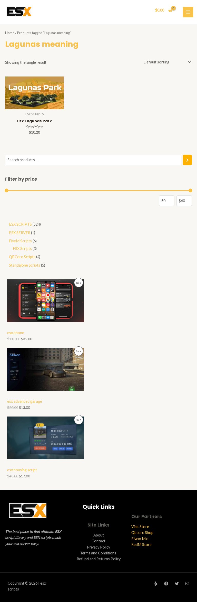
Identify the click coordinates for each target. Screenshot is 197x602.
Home (9, 33)
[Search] (187, 160)
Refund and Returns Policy (99, 559)
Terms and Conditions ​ (98, 553)
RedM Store (141, 544)
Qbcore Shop (142, 532)
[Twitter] (177, 584)
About (98, 535)
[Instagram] (187, 584)
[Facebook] (166, 584)
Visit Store (140, 526)
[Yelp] (156, 584)
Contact (98, 541)
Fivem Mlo (140, 539)
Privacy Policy (98, 547)
